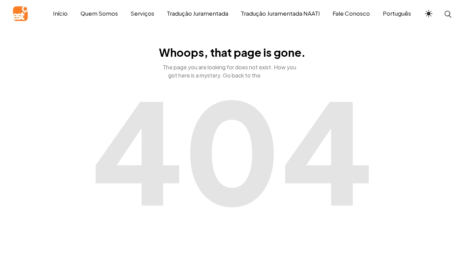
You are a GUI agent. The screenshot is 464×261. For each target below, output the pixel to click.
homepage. (276, 75)
